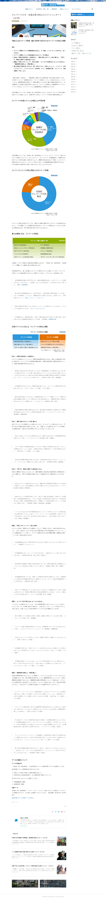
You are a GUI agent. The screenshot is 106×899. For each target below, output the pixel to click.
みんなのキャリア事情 (77, 45)
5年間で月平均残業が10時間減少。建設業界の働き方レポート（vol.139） (30, 837)
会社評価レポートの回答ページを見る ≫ (23, 798)
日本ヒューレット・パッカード (34, 298)
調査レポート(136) (15, 802)
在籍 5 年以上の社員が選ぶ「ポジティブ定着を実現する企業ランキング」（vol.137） (33, 866)
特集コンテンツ (64, 9)
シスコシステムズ (39, 308)
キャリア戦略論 (76, 42)
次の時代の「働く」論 (42, 9)
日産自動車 (24, 285)
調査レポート (29, 9)
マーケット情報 (76, 48)
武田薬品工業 (52, 319)
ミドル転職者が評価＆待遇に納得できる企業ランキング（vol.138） (28, 851)
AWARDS (54, 9)
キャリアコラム (76, 9)
